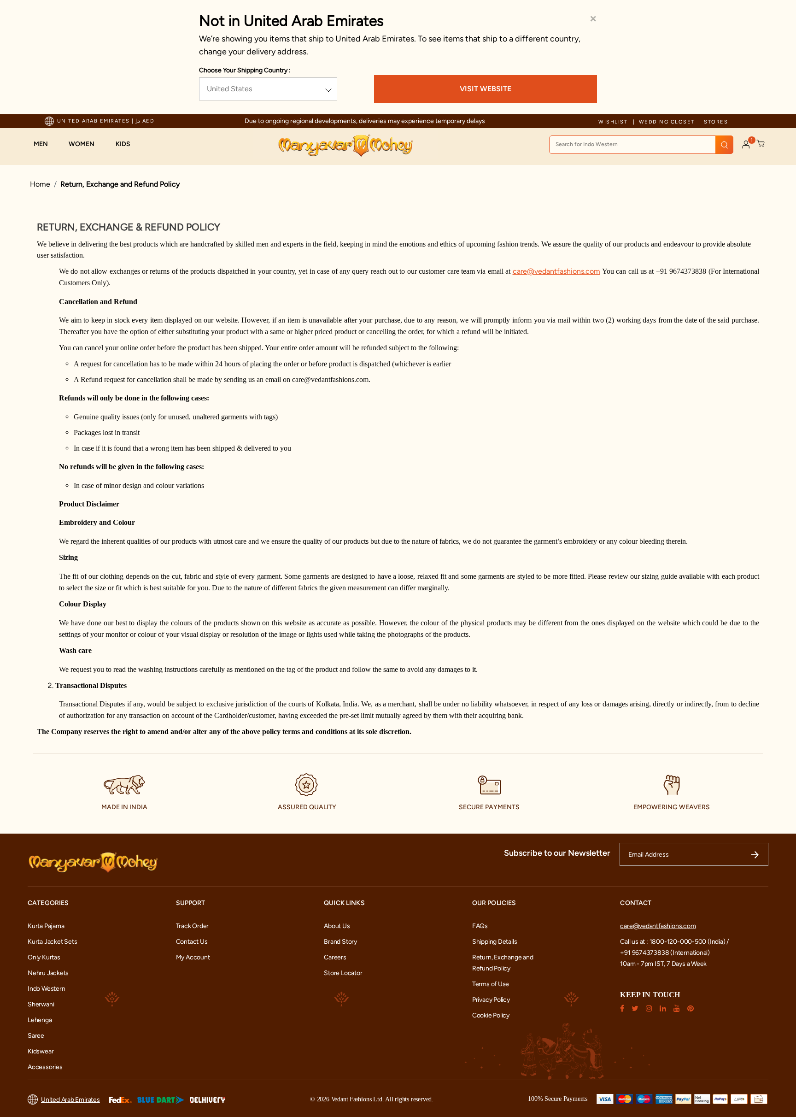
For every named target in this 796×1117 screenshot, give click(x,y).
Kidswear (40, 1051)
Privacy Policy (491, 1000)
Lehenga (40, 1020)
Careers (335, 957)
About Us (337, 926)
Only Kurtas (44, 957)
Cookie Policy (490, 1015)
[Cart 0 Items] (761, 143)
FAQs (480, 926)
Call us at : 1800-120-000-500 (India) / (674, 942)
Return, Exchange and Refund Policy (120, 184)
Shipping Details (494, 942)
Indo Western (46, 989)
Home (40, 184)
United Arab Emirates (70, 1100)
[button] (45, 144)
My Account (193, 957)
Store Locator (343, 973)
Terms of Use (490, 984)
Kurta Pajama (46, 926)
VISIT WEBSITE (485, 88)
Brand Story (340, 942)
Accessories (45, 1067)
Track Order (192, 926)
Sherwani (41, 1004)
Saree (36, 1036)
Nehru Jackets (48, 973)
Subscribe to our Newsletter (557, 853)
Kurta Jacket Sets (52, 942)
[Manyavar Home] (345, 146)
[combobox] (641, 144)
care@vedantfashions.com (658, 926)
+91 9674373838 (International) (665, 953)
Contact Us (192, 942)
